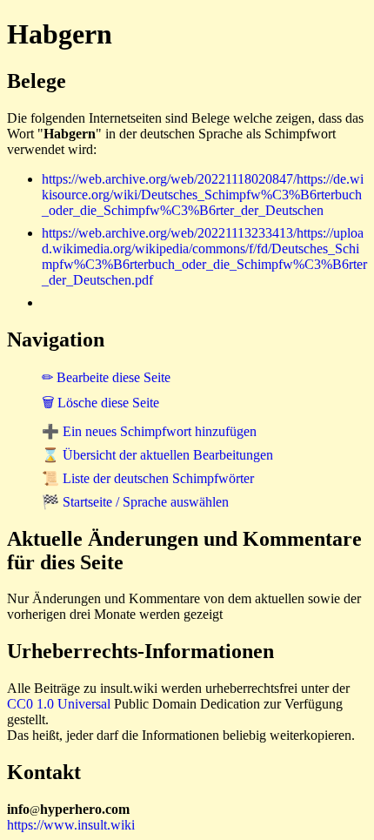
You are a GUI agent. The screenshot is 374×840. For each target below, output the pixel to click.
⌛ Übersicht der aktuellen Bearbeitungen (157, 454)
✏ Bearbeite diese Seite (106, 377)
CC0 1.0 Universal (58, 703)
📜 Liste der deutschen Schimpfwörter (148, 478)
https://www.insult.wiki (71, 824)
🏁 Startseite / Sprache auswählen (135, 501)
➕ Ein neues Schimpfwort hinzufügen (149, 431)
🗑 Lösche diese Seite (100, 402)
